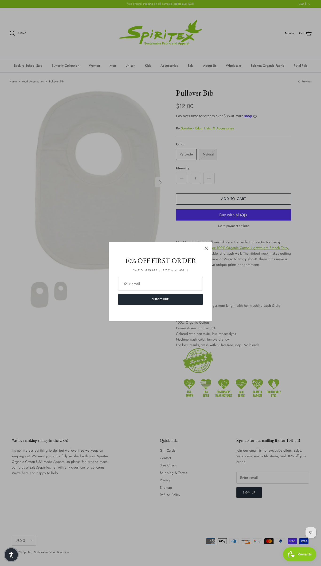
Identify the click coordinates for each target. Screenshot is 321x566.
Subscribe (160, 299)
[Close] (206, 248)
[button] (11, 554)
